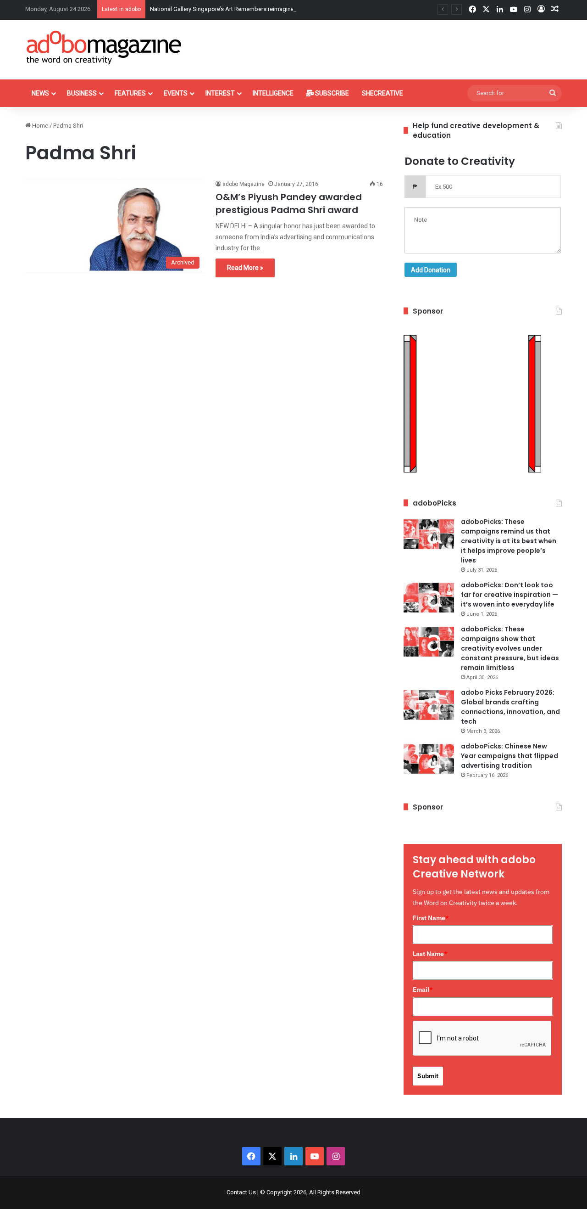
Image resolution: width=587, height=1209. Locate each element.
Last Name (430, 954)
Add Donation (430, 270)
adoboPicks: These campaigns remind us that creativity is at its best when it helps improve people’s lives (508, 541)
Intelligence (273, 93)
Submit (427, 1076)
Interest (220, 93)
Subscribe (331, 93)
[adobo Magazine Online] (104, 47)
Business (82, 93)
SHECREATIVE (382, 93)
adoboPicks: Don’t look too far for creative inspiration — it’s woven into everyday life (509, 594)
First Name (431, 918)
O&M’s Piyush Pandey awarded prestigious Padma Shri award (289, 203)
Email (423, 989)
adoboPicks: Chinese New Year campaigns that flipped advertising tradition (509, 756)
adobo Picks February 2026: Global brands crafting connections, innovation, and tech (510, 707)
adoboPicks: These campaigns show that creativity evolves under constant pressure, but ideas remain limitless (510, 648)
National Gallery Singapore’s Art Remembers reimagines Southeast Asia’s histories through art (274, 9)
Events (176, 93)
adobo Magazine (243, 184)
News (40, 93)
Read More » (245, 267)
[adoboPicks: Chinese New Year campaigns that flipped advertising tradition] (429, 759)
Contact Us (241, 1192)
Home (39, 125)
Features (130, 93)
